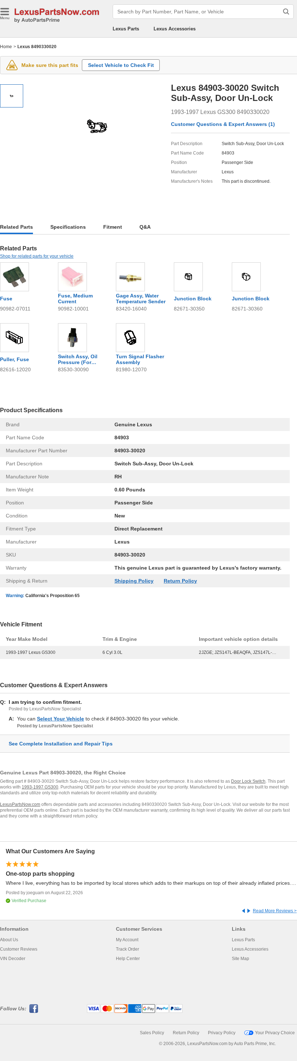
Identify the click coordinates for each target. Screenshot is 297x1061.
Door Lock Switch (248, 781)
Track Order (127, 949)
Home (6, 46)
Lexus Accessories (175, 28)
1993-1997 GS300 (40, 787)
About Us (9, 939)
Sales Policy (152, 1032)
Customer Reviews (18, 949)
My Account (127, 939)
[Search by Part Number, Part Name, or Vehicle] (286, 11)
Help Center (128, 958)
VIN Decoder (12, 958)
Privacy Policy (221, 1032)
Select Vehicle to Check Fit (121, 65)
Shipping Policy (134, 581)
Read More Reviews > (275, 910)
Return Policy (180, 581)
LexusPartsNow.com (20, 804)
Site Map (240, 958)
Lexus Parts (126, 28)
